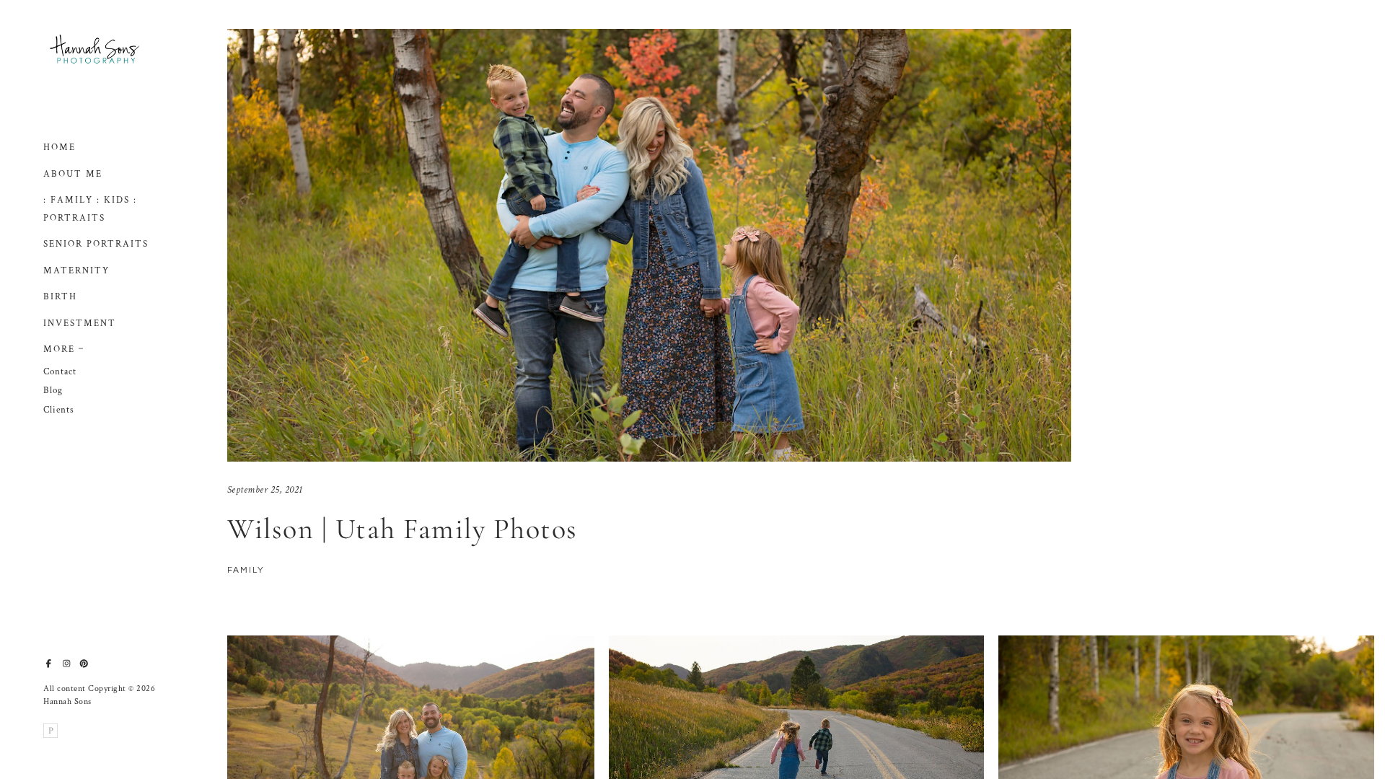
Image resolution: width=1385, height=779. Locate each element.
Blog (53, 390)
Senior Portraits (96, 244)
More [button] (59, 349)
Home (59, 147)
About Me (72, 174)
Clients (58, 410)
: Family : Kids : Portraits (90, 209)
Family (246, 570)
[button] (81, 347)
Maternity (76, 271)
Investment (79, 323)
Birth (60, 297)
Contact (59, 372)
